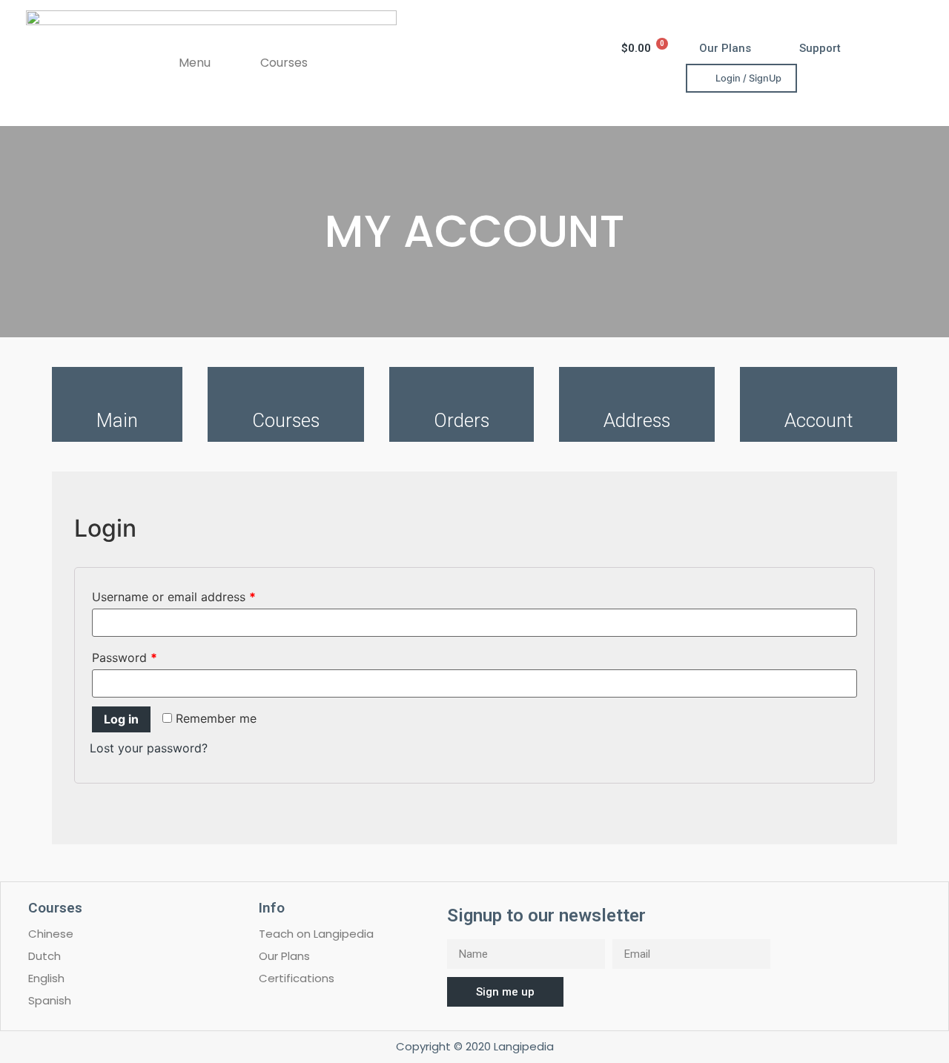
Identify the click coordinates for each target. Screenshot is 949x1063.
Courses (284, 62)
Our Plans (284, 956)
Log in (121, 719)
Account (818, 420)
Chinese (50, 933)
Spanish (49, 1000)
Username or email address (174, 596)
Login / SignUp (748, 78)
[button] (725, 48)
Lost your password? (149, 748)
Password (124, 657)
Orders (461, 420)
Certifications (296, 978)
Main (117, 420)
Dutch (44, 956)
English (46, 978)
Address (637, 420)
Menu (195, 62)
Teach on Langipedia (316, 933)
